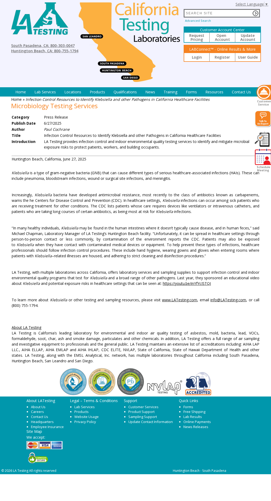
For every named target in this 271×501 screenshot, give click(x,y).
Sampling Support (142, 416)
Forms (191, 91)
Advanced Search (198, 21)
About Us (38, 406)
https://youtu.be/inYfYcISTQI (187, 283)
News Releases (195, 426)
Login (197, 57)
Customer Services (143, 406)
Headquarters (42, 421)
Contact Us (241, 91)
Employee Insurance (47, 426)
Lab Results (192, 416)
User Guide (248, 57)
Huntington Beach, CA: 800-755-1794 (44, 50)
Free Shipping (194, 411)
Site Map (34, 431)
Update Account (247, 37)
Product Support (141, 411)
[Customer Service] (263, 92)
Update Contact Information (150, 421)
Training (170, 91)
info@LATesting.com (228, 299)
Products (97, 91)
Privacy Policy (85, 421)
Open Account (222, 37)
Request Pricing (196, 37)
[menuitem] (20, 92)
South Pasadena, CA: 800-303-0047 (43, 45)
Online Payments (197, 421)
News (150, 91)
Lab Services (84, 406)
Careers (37, 411)
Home (20, 91)
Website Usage (86, 416)
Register (222, 57)
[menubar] (133, 92)
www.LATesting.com (179, 299)
